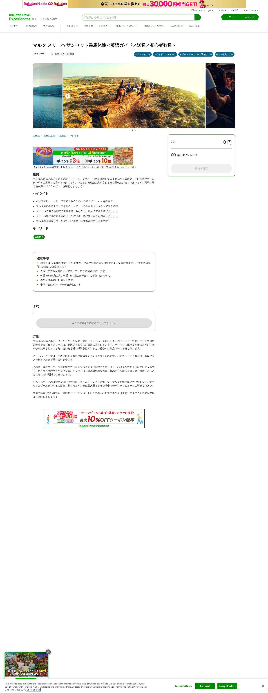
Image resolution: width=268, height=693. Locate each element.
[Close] (263, 685)
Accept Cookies (227, 685)
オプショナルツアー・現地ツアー (196, 54)
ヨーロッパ (49, 135)
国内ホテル (72, 25)
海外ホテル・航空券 (153, 25)
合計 (173, 141)
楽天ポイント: (185, 155)
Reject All (205, 685)
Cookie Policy (33, 689)
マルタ (62, 135)
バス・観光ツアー (224, 54)
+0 (195, 155)
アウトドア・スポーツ (165, 54)
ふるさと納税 (176, 25)
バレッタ (74, 135)
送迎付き (39, 236)
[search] (198, 17)
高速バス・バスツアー (127, 25)
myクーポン (199, 10)
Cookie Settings (183, 685)
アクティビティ (142, 54)
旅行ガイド (194, 25)
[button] (211, 10)
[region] (134, 686)
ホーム (36, 135)
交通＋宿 (88, 25)
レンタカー (104, 25)
